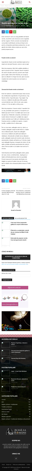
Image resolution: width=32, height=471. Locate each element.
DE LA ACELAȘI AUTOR (21, 218)
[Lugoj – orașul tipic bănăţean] (6, 373)
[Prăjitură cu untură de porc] (6, 389)
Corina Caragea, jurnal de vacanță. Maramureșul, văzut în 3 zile (8, 192)
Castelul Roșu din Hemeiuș (18, 358)
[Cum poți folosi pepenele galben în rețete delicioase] (6, 353)
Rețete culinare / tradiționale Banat (13, 6)
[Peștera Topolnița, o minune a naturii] (6, 345)
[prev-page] (3, 246)
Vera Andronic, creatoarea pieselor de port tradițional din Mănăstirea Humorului (23, 192)
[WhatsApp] (14, 31)
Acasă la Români (9, 25)
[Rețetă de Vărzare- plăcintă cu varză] (6, 381)
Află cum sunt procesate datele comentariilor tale (15, 264)
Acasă (2, 6)
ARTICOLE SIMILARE (8, 218)
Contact (28, 464)
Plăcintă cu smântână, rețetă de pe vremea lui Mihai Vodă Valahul (20, 232)
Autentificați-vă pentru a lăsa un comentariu (16, 257)
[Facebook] (3, 31)
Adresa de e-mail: (6, 273)
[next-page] (5, 246)
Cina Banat (25, 6)
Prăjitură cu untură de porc (18, 386)
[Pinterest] (10, 31)
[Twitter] (7, 31)
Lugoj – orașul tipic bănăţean (19, 371)
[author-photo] (16, 208)
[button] (2, 2)
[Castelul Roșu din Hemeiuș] (6, 360)
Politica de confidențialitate (19, 464)
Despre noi (8, 464)
